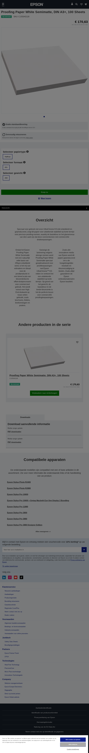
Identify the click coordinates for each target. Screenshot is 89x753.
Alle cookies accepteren (73, 739)
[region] (44, 744)
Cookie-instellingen (73, 749)
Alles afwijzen (73, 744)
